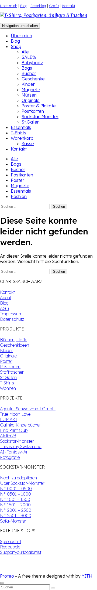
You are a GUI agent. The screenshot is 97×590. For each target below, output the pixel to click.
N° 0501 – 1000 (15, 494)
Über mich (8, 6)
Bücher (29, 73)
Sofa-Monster (13, 521)
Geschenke (33, 78)
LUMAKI (8, 419)
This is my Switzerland (20, 446)
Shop (16, 46)
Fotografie (10, 457)
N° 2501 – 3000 (15, 515)
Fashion (19, 196)
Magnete (31, 89)
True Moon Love (15, 414)
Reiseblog (38, 6)
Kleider (6, 350)
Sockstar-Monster (40, 116)
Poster (17, 180)
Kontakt (68, 6)
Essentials (21, 127)
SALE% (29, 57)
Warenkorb (22, 138)
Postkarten (33, 111)
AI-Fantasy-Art (14, 452)
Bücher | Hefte (13, 339)
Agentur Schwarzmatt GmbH (28, 408)
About (5, 297)
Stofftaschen (12, 372)
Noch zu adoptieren (18, 477)
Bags (27, 68)
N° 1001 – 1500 (15, 499)
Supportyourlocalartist (20, 552)
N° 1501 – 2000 (15, 504)
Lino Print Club (13, 430)
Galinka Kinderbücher (20, 425)
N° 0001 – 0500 (16, 488)
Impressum (11, 313)
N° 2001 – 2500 (15, 510)
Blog (23, 6)
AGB (4, 308)
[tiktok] (6, 570)
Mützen (29, 95)
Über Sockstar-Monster (22, 483)
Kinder (28, 84)
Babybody (32, 62)
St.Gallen (31, 122)
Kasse (28, 143)
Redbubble (10, 547)
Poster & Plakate (39, 105)
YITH (87, 576)
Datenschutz (12, 319)
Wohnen (8, 388)
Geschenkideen (14, 345)
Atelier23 (8, 435)
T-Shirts (18, 132)
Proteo (7, 576)
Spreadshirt (10, 541)
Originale (31, 100)
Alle (25, 51)
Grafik (54, 6)
